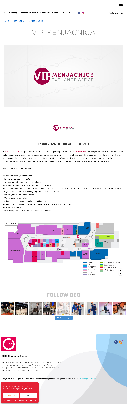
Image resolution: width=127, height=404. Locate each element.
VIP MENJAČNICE (80, 152)
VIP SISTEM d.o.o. (11, 152)
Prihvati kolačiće (11, 395)
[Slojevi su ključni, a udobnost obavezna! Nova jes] (105, 308)
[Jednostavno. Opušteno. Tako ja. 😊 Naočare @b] (91, 308)
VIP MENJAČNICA (37, 21)
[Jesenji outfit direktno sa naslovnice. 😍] (35, 308)
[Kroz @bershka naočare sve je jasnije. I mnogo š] (119, 308)
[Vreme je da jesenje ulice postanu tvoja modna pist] (49, 308)
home (6, 21)
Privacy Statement (18, 400)
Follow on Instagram (64, 318)
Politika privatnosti (30, 400)
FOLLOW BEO (63, 295)
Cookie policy (8, 400)
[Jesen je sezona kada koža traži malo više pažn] (63, 308)
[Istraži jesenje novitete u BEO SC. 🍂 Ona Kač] (77, 308)
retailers (19, 21)
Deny (28, 395)
